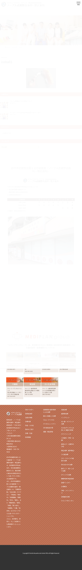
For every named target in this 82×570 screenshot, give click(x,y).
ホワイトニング (66, 434)
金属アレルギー (66, 483)
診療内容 (28, 421)
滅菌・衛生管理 (48, 432)
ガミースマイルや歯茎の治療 (67, 459)
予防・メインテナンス (67, 492)
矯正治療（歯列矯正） (68, 450)
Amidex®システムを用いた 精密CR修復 (67, 429)
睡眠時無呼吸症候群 (67, 479)
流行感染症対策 (48, 428)
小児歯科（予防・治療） (67, 439)
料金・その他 (29, 425)
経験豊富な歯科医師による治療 (49, 411)
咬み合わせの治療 (66, 465)
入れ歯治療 (64, 454)
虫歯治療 (64, 410)
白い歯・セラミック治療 (67, 422)
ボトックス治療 (66, 475)
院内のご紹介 (29, 429)
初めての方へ (29, 410)
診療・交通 (28, 433)
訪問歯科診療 (65, 497)
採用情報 (28, 437)
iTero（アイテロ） (49, 420)
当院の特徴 (28, 418)
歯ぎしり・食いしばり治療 (67, 469)
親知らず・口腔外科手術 (67, 445)
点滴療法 (64, 486)
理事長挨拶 (28, 414)
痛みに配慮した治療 (49, 416)
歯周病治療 (64, 414)
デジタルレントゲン (49, 424)
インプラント (65, 418)
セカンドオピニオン (67, 501)
